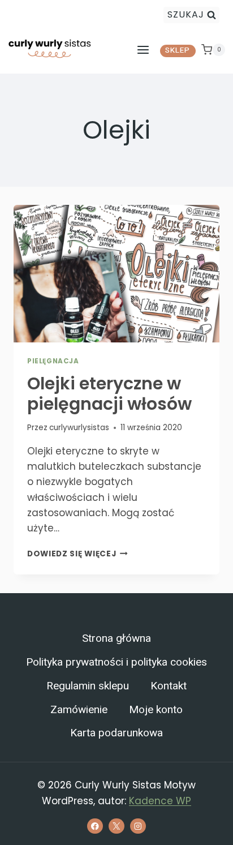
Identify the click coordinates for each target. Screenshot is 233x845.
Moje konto (156, 710)
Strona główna (116, 638)
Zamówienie (78, 710)
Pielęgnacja (53, 361)
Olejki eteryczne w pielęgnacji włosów (109, 393)
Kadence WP (160, 801)
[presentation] (116, 273)
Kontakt (168, 686)
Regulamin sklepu (87, 686)
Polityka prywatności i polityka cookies (116, 662)
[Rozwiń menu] (142, 49)
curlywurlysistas (79, 427)
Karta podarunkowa (116, 733)
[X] (116, 826)
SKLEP (177, 50)
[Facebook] (94, 826)
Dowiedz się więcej (77, 553)
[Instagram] (137, 826)
